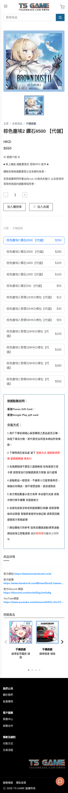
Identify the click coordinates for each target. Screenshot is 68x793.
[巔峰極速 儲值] (47, 632)
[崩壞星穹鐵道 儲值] (20, 632)
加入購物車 (14, 206)
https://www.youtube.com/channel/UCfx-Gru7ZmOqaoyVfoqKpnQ (34, 602)
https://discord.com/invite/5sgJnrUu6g (27, 592)
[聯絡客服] (60, 781)
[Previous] (5, 642)
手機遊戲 (31, 123)
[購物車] (62, 7)
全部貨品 (17, 123)
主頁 (6, 123)
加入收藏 (41, 206)
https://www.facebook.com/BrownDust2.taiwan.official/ (34, 583)
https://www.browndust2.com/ (32, 573)
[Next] (62, 642)
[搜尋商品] (60, 17)
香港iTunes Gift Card (19, 409)
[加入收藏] (28, 639)
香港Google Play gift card (22, 414)
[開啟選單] (5, 6)
